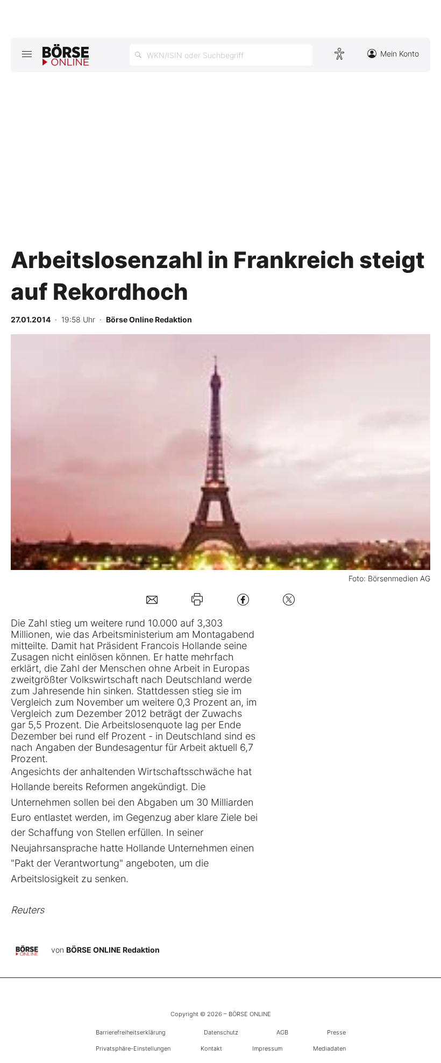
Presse (336, 1032)
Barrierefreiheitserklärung (131, 1032)
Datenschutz (221, 1032)
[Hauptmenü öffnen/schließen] (26, 54)
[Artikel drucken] (197, 599)
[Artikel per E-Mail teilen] (152, 599)
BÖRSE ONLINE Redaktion (113, 949)
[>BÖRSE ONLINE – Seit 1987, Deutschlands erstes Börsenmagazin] (65, 55)
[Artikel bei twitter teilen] (288, 599)
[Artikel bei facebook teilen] (243, 599)
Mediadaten (329, 1048)
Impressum (267, 1048)
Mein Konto (399, 53)
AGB (282, 1032)
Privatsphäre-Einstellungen (133, 1048)
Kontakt (211, 1048)
